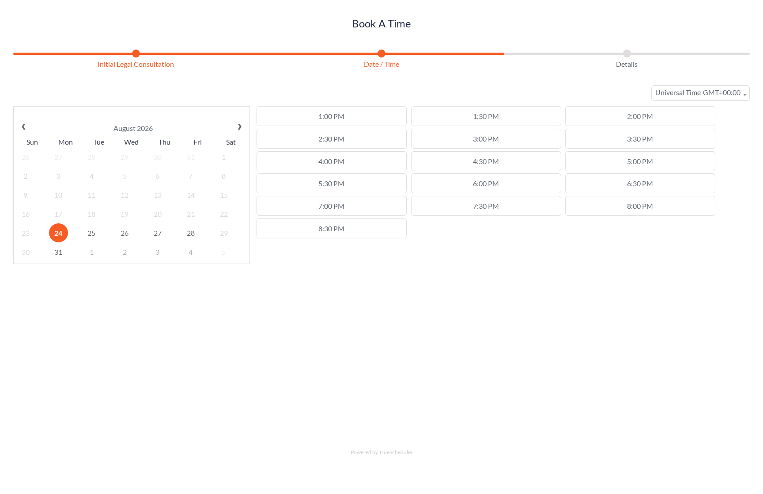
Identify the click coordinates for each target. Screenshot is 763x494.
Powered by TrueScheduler (382, 452)
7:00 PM (331, 206)
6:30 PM (640, 183)
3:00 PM (486, 138)
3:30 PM (640, 138)
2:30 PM (331, 138)
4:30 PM (486, 161)
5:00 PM (640, 161)
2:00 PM (640, 116)
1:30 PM (486, 116)
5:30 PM (331, 183)
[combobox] (700, 93)
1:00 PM (331, 116)
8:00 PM (640, 206)
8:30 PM (331, 228)
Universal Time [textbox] (697, 92)
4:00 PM (331, 161)
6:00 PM (486, 183)
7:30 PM (486, 206)
